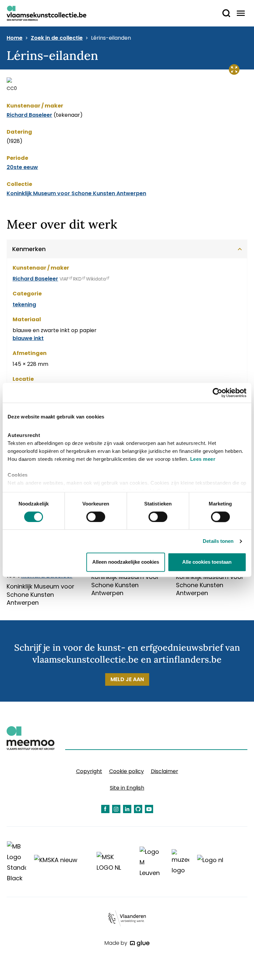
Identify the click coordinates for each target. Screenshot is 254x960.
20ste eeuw (22, 167)
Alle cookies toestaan (207, 562)
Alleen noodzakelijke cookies (125, 562)
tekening (24, 304)
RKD (77, 279)
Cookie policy (126, 771)
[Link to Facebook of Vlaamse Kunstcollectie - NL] (105, 809)
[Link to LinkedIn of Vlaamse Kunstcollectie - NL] (127, 809)
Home (14, 38)
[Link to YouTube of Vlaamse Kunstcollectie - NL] (149, 809)
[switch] (95, 516)
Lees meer (203, 459)
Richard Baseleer (29, 115)
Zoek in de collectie (57, 38)
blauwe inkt (28, 338)
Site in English (127, 788)
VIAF (64, 279)
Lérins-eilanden (111, 38)
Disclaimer (164, 771)
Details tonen (218, 541)
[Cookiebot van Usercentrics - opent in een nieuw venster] (217, 393)
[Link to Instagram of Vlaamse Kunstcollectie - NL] (116, 809)
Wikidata (96, 279)
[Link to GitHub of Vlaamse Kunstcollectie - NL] (138, 809)
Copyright (89, 771)
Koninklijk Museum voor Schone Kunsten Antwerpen (76, 193)
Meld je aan (127, 679)
